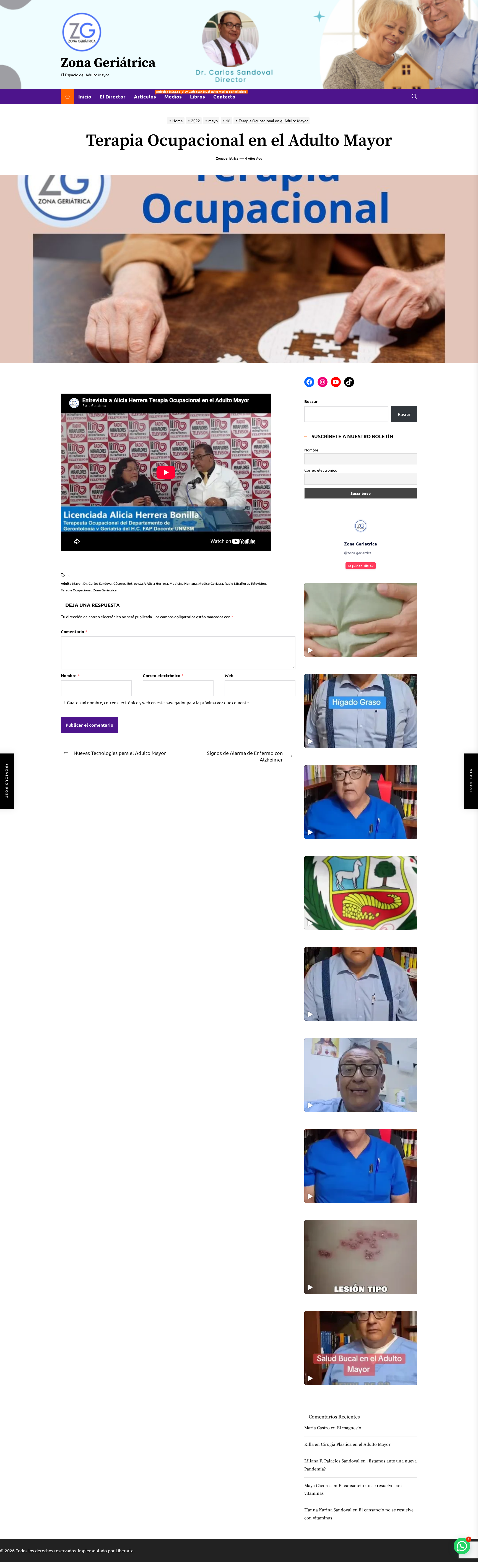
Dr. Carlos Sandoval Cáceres (104, 583)
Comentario (74, 631)
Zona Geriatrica (104, 590)
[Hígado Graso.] (360, 711)
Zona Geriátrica (108, 63)
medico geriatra (210, 583)
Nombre (70, 675)
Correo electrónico (163, 675)
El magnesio (349, 1428)
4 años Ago (253, 158)
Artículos (147, 94)
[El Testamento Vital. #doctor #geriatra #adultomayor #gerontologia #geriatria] (360, 984)
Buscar (311, 401)
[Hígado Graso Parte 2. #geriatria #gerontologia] (360, 620)
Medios (175, 94)
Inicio (84, 96)
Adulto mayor (71, 583)
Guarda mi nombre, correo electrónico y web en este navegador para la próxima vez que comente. (158, 702)
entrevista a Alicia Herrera (147, 583)
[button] (462, 1546)
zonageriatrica (227, 158)
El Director (113, 96)
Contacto (224, 96)
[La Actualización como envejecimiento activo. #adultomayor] (360, 802)
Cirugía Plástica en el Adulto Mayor (356, 1444)
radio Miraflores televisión (245, 583)
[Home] (67, 96)
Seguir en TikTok (360, 565)
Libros (197, 96)
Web (229, 675)
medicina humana (183, 583)
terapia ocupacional (76, 590)
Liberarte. (125, 1550)
